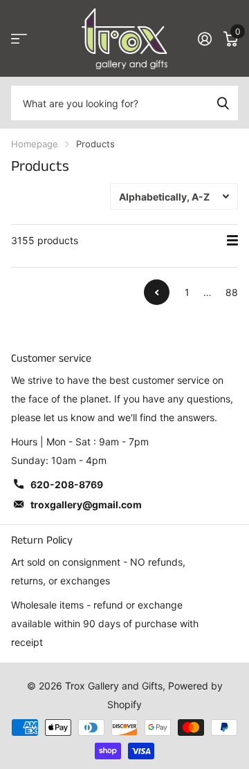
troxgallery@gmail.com (86, 504)
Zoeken (223, 103)
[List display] (232, 241)
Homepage (34, 143)
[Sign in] (204, 38)
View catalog (19, 39)
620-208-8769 (66, 484)
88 (231, 292)
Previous (156, 292)
